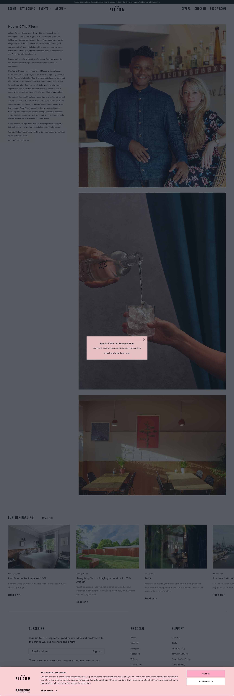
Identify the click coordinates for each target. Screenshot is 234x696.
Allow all (206, 673)
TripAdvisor (136, 664)
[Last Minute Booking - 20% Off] (39, 547)
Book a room (218, 8)
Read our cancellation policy (149, 2)
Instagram (135, 648)
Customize (204, 681)
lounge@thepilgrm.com (50, 127)
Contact (134, 642)
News (133, 637)
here (25, 135)
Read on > (14, 594)
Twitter (134, 659)
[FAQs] (176, 547)
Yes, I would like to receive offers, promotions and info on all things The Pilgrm (66, 660)
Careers (176, 637)
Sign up (97, 651)
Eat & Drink (27, 8)
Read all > (48, 518)
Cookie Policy (178, 664)
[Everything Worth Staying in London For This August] (107, 547)
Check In (200, 8)
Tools (174, 642)
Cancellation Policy (181, 659)
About (59, 8)
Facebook (135, 653)
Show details (47, 690)
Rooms (12, 8)
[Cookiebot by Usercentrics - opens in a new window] (23, 691)
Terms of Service (180, 653)
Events (44, 8)
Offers (186, 8)
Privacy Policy (178, 648)
